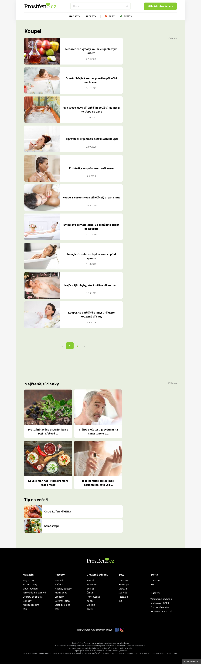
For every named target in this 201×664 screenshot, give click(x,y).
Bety (111, 16)
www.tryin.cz (97, 643)
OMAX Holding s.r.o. (40, 653)
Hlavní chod (61, 592)
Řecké (90, 608)
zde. (130, 648)
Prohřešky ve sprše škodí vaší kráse (91, 168)
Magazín (75, 16)
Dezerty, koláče (63, 600)
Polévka (59, 584)
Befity (127, 16)
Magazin (123, 580)
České (90, 592)
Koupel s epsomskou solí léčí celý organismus (91, 197)
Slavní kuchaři (30, 588)
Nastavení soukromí (161, 611)
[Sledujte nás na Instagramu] (121, 630)
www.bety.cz (109, 643)
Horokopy (124, 584)
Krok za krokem (31, 604)
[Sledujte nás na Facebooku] (116, 630)
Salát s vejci (51, 526)
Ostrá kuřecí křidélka (57, 511)
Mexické (91, 604)
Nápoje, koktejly (63, 588)
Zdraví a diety (30, 584)
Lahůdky (59, 596)
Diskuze (123, 588)
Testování (124, 596)
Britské (90, 588)
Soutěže (123, 592)
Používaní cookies (159, 607)
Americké (91, 584)
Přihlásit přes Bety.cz (160, 6)
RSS (25, 608)
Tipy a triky (28, 580)
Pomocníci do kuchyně (34, 592)
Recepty (91, 16)
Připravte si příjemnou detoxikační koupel (91, 139)
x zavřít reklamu (191, 661)
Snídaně (59, 580)
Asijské (90, 580)
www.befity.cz (123, 643)
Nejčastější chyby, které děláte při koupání (91, 285)
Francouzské (93, 596)
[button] (127, 6)
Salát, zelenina (62, 604)
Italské (90, 600)
